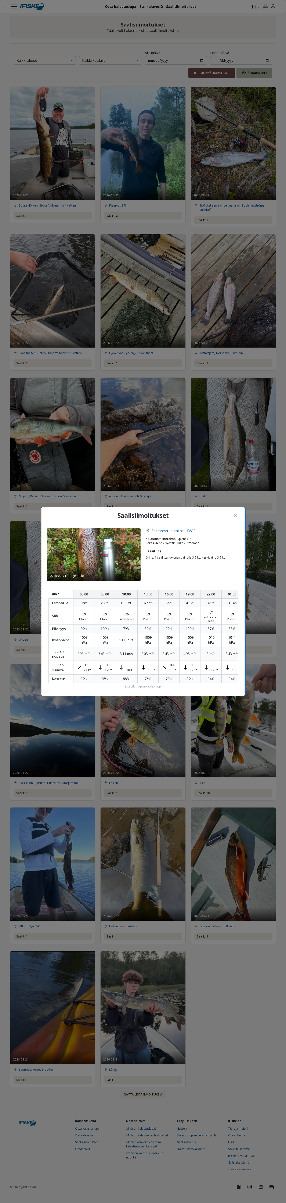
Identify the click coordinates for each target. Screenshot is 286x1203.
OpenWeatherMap (149, 686)
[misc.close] (235, 515)
